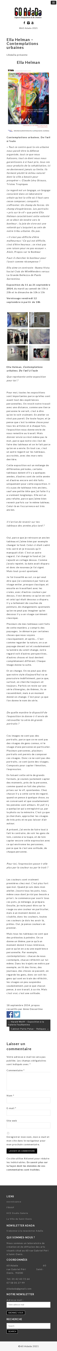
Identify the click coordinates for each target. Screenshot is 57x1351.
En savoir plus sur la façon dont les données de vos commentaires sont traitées (27, 1166)
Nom (10, 1095)
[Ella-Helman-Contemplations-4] (39, 336)
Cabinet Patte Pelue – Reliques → (30, 1029)
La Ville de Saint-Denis (19, 1219)
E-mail (11, 1108)
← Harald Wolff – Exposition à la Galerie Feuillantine (26, 1023)
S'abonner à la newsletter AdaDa (25, 1230)
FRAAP (10, 1207)
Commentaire (16, 1070)
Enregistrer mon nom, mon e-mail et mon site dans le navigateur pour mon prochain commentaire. (28, 1140)
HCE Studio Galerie (17, 1213)
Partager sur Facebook (10, 1014)
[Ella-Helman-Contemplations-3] (17, 336)
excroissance (14, 1201)
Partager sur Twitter (17, 1014)
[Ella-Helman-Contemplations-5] (17, 353)
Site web (12, 1120)
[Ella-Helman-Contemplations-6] (39, 353)
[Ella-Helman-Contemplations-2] (39, 319)
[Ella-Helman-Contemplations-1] (17, 319)
